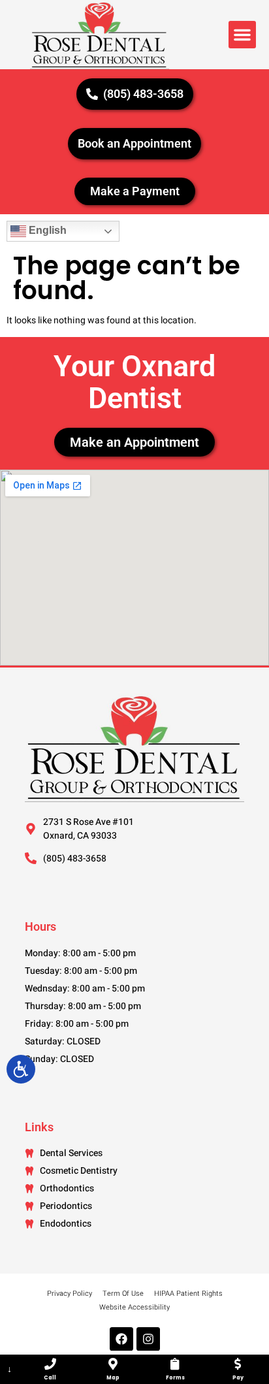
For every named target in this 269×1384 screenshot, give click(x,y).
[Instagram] (148, 1339)
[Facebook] (121, 1339)
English (46, 230)
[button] (242, 34)
